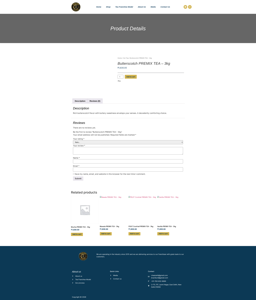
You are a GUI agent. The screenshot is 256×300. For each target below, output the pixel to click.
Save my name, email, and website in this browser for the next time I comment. (110, 174)
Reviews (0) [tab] (95, 101)
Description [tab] (80, 101)
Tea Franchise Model (124, 7)
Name (76, 158)
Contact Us (165, 7)
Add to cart (130, 77)
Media (153, 7)
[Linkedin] (185, 7)
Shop (108, 7)
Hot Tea (125, 58)
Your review (79, 146)
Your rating (78, 139)
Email (76, 166)
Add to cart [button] (76, 234)
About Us (142, 7)
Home (98, 7)
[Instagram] (190, 7)
